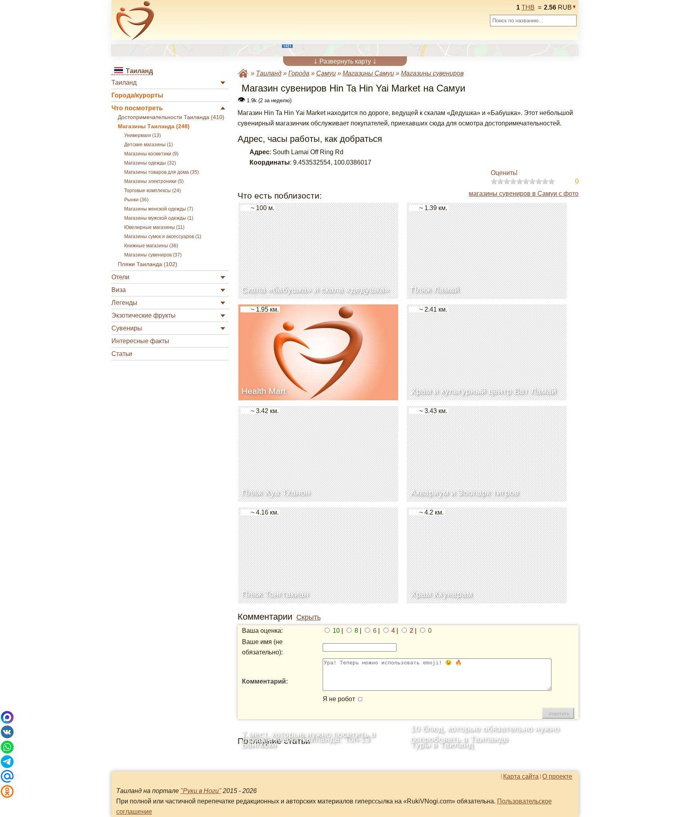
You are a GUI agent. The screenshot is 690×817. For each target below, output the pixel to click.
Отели (120, 277)
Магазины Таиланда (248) (154, 126)
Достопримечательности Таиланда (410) (171, 117)
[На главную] (135, 20)
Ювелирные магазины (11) (154, 227)
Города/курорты (137, 95)
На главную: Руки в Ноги (243, 73)
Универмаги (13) (142, 135)
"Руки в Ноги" (200, 790)
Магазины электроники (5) (154, 181)
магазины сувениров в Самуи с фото (524, 193)
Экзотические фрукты (143, 315)
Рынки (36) (136, 199)
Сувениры (126, 328)
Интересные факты (140, 341)
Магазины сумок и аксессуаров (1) (162, 236)
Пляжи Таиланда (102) (147, 264)
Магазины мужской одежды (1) (158, 218)
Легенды (124, 303)
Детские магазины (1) (148, 144)
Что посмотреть (137, 108)
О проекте (557, 776)
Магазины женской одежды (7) (158, 209)
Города (298, 73)
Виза (118, 290)
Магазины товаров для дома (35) (161, 172)
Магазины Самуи (368, 73)
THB (528, 7)
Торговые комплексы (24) (152, 190)
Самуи (326, 73)
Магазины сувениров (432, 73)
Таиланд (124, 82)
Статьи (121, 354)
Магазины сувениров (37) (153, 254)
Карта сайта (521, 776)
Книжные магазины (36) (151, 245)
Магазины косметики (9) (151, 153)
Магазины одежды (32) (150, 163)
